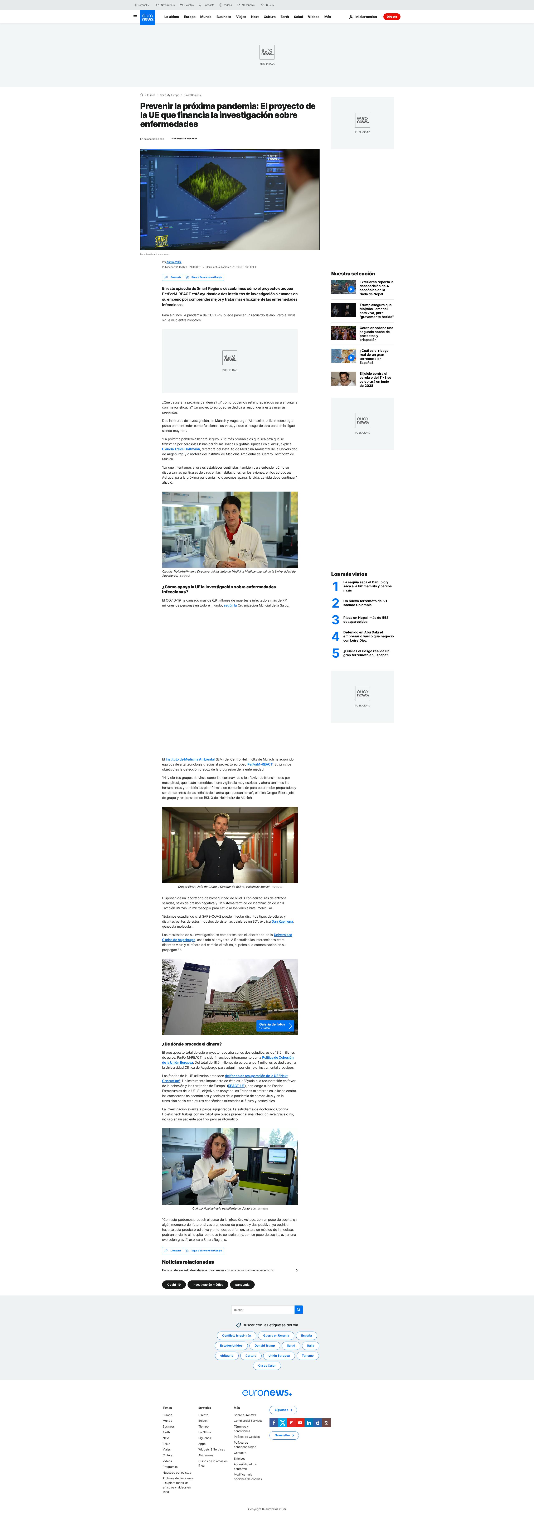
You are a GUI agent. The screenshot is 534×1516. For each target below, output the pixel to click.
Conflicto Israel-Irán (236, 1335)
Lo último (171, 17)
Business (224, 17)
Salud (298, 17)
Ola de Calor (267, 1365)
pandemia (242, 1284)
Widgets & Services (211, 1449)
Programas (170, 1466)
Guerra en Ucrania (276, 1335)
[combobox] (283, 5)
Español (142, 4)
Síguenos (204, 1438)
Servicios (204, 1407)
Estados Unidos (231, 1345)
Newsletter (282, 1435)
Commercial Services (248, 1421)
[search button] (262, 5)
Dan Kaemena (282, 921)
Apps (201, 1443)
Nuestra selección (353, 274)
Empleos (239, 1458)
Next (255, 17)
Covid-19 (174, 1284)
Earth (285, 17)
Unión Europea (279, 1355)
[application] (230, 199)
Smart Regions (192, 95)
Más (237, 1407)
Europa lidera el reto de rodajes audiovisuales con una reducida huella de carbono (218, 1270)
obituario (226, 1355)
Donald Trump (265, 1345)
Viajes (241, 17)
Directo (392, 16)
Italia (310, 1345)
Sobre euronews (245, 1415)
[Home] (141, 94)
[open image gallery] (230, 997)
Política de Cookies (247, 1436)
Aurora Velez (173, 262)
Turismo (308, 1355)
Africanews (205, 1455)
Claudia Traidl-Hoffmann (181, 449)
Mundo (205, 17)
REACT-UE (236, 1086)
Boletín (203, 1421)
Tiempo (203, 1426)
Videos (313, 17)
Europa (189, 17)
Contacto (240, 1452)
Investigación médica (208, 1284)
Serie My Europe (169, 95)
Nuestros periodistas (177, 1472)
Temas (167, 1407)
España (306, 1335)
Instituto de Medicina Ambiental (190, 759)
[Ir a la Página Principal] (147, 17)
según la (230, 605)
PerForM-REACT (260, 764)
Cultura (270, 17)
